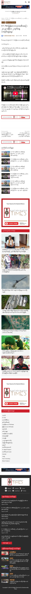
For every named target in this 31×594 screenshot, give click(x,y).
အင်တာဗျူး (12, 580)
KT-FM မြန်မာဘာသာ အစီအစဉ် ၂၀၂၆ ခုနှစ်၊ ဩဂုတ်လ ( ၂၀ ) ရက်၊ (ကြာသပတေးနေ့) (19, 175)
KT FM (6, 18)
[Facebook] (13, 488)
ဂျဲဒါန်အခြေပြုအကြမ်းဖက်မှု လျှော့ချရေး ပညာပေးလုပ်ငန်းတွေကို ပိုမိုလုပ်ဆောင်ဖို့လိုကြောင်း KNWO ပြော (19, 569)
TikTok (24, 490)
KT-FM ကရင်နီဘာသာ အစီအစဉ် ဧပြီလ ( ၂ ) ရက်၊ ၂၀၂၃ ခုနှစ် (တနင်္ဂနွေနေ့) (24, 134)
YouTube (9, 490)
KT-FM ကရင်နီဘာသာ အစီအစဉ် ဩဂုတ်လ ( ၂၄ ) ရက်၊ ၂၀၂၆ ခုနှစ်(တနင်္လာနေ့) (18, 153)
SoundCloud (17, 490)
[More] (18, 124)
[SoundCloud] (13, 491)
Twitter (23, 488)
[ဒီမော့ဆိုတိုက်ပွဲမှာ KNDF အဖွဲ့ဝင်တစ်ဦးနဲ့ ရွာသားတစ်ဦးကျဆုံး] (15, 282)
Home (2, 18)
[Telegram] (6, 488)
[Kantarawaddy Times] (2, 36)
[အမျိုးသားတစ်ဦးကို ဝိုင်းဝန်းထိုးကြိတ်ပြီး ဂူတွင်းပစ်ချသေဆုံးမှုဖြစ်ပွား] (15, 261)
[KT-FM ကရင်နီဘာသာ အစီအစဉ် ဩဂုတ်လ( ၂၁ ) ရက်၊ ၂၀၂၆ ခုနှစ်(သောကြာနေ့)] (5, 169)
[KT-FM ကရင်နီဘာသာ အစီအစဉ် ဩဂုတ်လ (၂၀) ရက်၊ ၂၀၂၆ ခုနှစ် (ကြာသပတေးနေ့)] (5, 183)
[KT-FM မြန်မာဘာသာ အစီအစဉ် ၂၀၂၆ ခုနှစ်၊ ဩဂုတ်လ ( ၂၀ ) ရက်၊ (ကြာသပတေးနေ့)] (5, 176)
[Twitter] (20, 488)
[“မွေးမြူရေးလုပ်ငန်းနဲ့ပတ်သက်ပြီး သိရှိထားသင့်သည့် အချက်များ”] (5, 581)
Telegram (9, 488)
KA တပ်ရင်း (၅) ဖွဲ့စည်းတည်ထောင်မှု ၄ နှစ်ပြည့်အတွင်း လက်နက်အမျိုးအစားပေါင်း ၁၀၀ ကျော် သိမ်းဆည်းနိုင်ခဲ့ (19, 561)
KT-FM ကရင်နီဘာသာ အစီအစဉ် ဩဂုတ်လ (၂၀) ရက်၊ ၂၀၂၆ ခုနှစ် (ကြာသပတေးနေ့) (18, 183)
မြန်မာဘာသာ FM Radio (11, 22)
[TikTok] (21, 491)
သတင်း (11, 558)
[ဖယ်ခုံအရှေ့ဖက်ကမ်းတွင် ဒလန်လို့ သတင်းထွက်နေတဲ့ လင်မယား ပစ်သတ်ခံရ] (15, 322)
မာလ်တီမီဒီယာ (13, 552)
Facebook (17, 488)
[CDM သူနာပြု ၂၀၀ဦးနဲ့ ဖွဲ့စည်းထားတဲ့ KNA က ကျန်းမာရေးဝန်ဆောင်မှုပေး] (15, 342)
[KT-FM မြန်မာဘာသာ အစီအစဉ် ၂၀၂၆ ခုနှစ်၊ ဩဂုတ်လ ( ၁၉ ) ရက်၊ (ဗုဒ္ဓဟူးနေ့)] (5, 191)
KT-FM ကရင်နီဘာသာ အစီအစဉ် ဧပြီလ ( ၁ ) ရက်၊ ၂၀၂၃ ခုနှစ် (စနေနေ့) (7, 134)
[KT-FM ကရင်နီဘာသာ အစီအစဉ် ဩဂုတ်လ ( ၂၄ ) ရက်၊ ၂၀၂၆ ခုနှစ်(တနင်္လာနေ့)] (5, 154)
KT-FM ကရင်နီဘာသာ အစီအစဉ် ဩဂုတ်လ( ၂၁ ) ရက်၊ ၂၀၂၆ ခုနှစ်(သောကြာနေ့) (18, 168)
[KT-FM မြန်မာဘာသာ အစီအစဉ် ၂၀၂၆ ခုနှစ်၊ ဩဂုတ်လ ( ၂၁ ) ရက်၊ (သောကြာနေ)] (5, 161)
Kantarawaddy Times (9, 35)
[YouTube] (6, 491)
